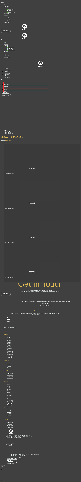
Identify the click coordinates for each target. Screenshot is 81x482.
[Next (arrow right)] (2, 466)
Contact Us (6, 22)
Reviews (6, 15)
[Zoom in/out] (4, 465)
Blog (5, 16)
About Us (6, 44)
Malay (8, 18)
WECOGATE (7, 131)
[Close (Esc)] (1, 465)
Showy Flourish (7, 132)
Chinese (9, 20)
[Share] (2, 465)
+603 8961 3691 (35, 314)
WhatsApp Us (7, 57)
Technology (6, 13)
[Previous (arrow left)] (1, 466)
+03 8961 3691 (45, 303)
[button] (9, 2)
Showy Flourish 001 (9, 277)
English (8, 19)
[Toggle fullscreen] (3, 465)
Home (5, 4)
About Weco (6, 6)
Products (6, 7)
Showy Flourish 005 (9, 208)
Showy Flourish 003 (9, 242)
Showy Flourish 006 (9, 173)
